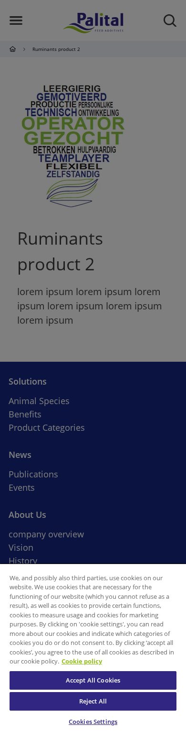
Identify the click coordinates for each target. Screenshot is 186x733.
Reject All (93, 701)
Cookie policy (82, 661)
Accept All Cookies (93, 680)
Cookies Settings (93, 721)
